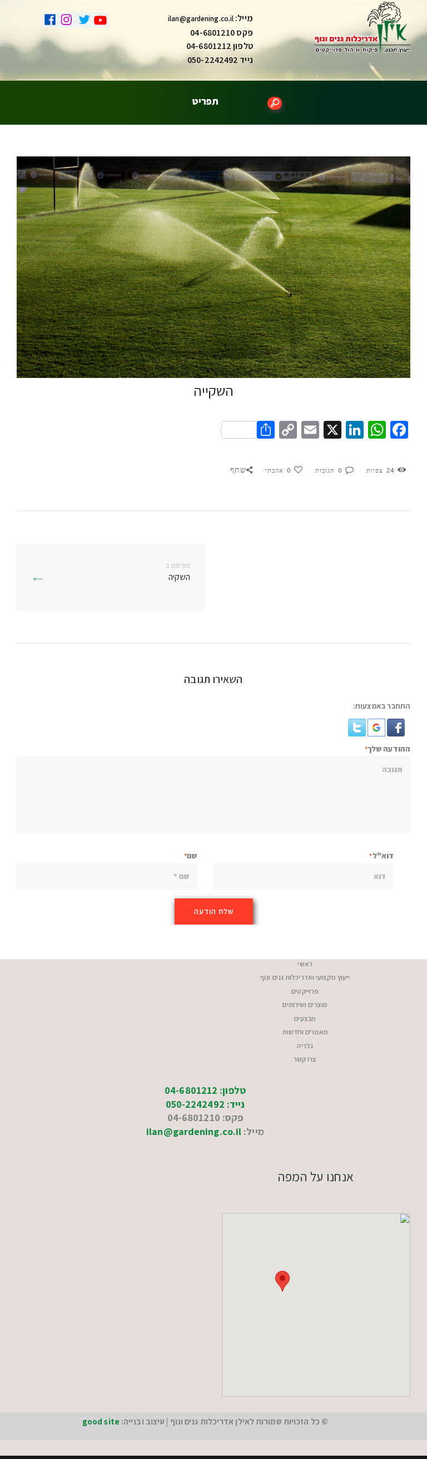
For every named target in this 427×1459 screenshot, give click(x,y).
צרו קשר (305, 1059)
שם (192, 856)
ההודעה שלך (389, 749)
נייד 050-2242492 (220, 60)
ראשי (304, 964)
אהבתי (278, 470)
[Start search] (274, 103)
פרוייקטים (305, 991)
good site (101, 1421)
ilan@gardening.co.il (201, 18)
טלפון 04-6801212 (219, 46)
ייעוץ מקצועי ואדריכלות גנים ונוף (305, 977)
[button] (395, 725)
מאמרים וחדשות (305, 1031)
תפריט (205, 101)
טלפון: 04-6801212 (205, 1090)
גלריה (305, 1045)
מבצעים (305, 1018)
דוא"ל (383, 856)
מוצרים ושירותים (304, 1004)
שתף (238, 469)
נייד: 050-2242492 (205, 1104)
